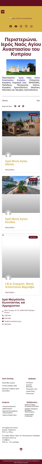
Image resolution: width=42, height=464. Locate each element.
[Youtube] (15, 26)
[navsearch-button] (36, 12)
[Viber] (26, 26)
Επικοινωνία (30, 393)
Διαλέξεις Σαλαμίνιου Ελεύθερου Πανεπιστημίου (31, 410)
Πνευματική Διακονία (9, 406)
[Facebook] (10, 26)
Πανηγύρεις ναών (31, 389)
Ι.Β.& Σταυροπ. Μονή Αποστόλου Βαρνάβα (19, 285)
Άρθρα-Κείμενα (7, 408)
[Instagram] (21, 26)
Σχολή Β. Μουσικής (29, 385)
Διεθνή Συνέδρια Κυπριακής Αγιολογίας (32, 405)
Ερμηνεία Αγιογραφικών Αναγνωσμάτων (10, 411)
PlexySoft (25, 462)
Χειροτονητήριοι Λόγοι (10, 415)
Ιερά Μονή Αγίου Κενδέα (16, 220)
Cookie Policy (30, 391)
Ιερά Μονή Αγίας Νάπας (16, 163)
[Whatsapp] (31, 26)
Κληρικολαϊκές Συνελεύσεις (29, 415)
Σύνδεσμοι (29, 382)
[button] (2, 11)
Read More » (10, 169)
